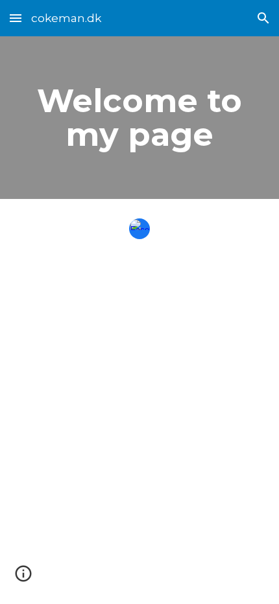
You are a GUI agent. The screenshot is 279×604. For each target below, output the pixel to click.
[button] (15, 18)
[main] (140, 117)
